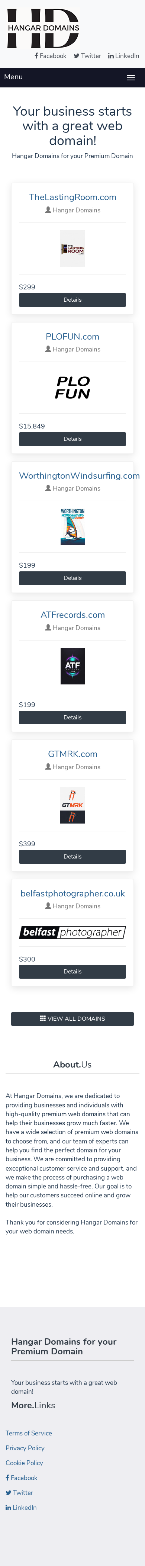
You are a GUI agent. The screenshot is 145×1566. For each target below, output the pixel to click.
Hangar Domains (75, 210)
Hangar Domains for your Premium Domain (63, 1346)
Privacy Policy (25, 1448)
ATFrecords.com (73, 615)
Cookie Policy (24, 1463)
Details (73, 300)
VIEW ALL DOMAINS (75, 1019)
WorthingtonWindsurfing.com (79, 476)
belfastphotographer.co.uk (72, 893)
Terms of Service (29, 1433)
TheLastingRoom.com (72, 197)
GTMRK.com (72, 754)
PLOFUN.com (72, 337)
